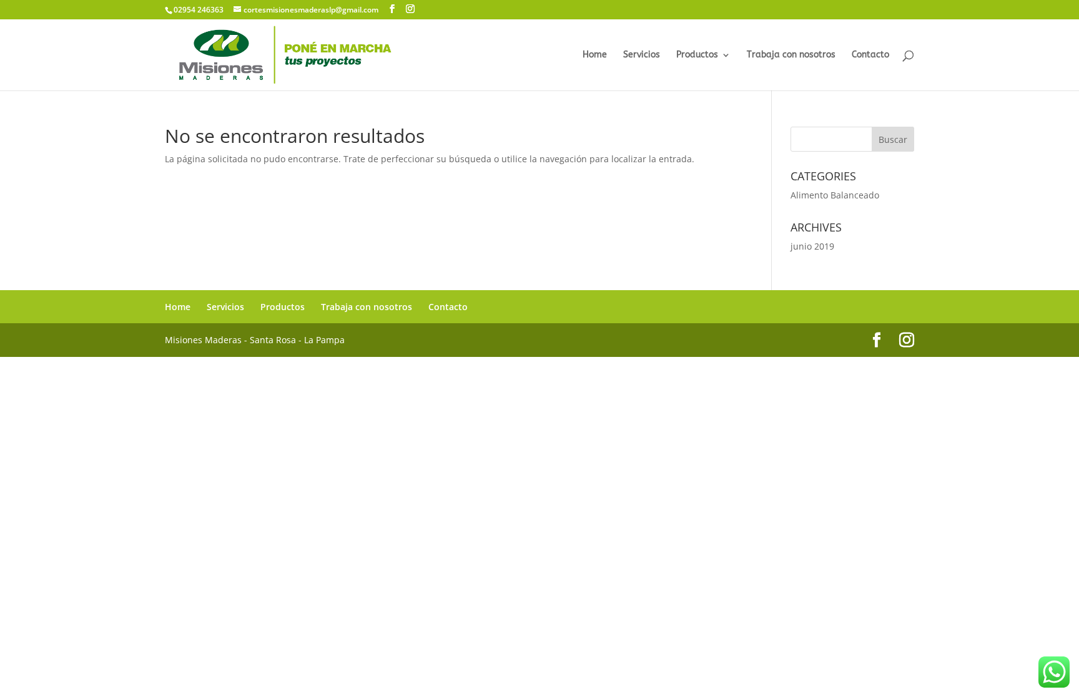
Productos (697, 55)
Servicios (641, 55)
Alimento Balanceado (835, 195)
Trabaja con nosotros (791, 55)
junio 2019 (812, 246)
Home (595, 55)
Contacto (870, 55)
